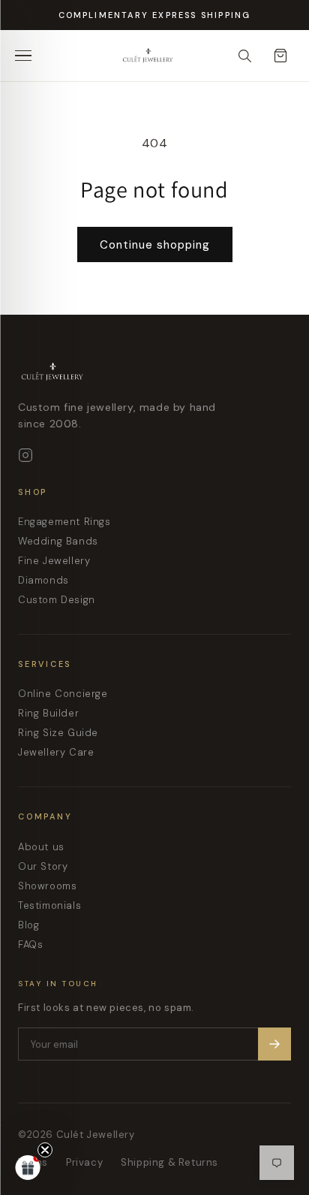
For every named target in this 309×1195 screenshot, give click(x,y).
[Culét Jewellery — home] (178, 55)
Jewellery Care (56, 752)
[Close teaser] (45, 1149)
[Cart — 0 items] (280, 55)
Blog (28, 925)
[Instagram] (25, 455)
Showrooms (47, 886)
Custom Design (56, 599)
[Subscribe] (274, 1044)
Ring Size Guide (58, 732)
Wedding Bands (58, 541)
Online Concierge (63, 693)
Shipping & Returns (169, 1162)
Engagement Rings (64, 521)
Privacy (84, 1162)
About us (41, 846)
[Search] (244, 55)
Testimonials (49, 905)
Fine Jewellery (54, 560)
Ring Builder (48, 713)
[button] (27, 1167)
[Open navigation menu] (28, 55)
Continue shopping (155, 244)
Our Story (43, 866)
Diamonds (43, 580)
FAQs (30, 944)
